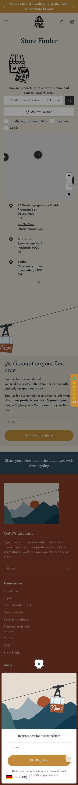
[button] (74, 390)
